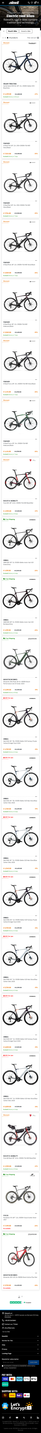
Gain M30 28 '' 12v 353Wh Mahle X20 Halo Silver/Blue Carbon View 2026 (20, 861)
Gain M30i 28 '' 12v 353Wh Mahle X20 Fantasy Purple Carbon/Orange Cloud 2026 (20, 921)
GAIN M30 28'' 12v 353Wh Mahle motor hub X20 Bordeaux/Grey (18, 623)
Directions (8, 1317)
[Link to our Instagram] (3, 1417)
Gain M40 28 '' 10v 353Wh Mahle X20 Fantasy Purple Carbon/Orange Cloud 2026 (20, 742)
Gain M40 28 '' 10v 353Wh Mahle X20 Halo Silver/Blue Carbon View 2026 (20, 802)
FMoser (6, 143)
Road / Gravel (21, 13)
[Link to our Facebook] (10, 1417)
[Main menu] (3, 3)
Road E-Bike (30, 13)
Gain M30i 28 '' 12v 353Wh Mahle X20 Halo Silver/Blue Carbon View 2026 (20, 980)
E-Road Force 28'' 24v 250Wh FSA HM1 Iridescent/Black (15, 444)
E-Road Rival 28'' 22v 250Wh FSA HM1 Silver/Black (19, 265)
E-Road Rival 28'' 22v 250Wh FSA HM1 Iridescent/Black (15, 325)
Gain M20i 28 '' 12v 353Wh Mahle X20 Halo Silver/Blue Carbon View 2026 (20, 1100)
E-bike (14, 13)
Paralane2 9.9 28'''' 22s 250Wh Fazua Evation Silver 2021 (19, 1219)
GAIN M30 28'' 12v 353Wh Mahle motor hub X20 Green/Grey (18, 563)
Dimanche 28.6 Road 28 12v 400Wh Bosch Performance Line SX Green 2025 (16, 683)
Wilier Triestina (10, 84)
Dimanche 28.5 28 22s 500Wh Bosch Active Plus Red (20, 1277)
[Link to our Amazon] (31, 1417)
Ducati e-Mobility (10, 501)
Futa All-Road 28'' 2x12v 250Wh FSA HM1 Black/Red (19, 1158)
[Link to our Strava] (24, 1417)
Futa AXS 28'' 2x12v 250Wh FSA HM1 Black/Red (18, 503)
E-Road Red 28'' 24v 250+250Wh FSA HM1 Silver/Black (16, 206)
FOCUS (5, 1216)
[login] (38, 2)
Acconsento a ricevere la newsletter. (19, 1367)
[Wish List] (32, 2)
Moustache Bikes (10, 680)
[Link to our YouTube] (17, 1417)
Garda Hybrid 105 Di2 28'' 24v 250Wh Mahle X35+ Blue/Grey (19, 87)
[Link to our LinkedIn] (38, 1417)
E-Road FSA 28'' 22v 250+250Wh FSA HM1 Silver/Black (16, 147)
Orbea (5, 560)
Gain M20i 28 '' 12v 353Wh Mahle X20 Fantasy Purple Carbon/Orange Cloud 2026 (20, 1040)
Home (9, 13)
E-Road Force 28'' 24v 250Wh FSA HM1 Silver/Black (19, 384)
